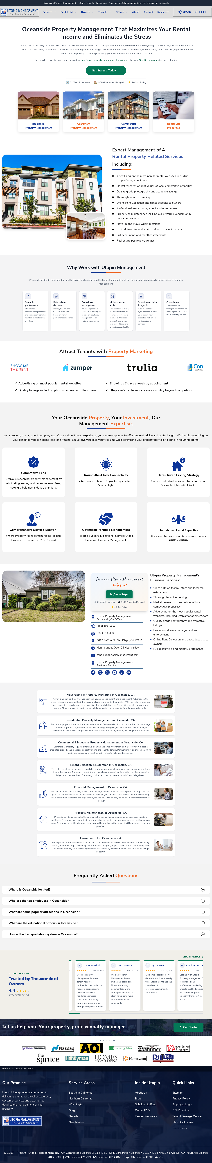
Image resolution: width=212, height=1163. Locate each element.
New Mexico (76, 1122)
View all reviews (191, 956)
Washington (76, 1104)
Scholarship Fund (145, 1104)
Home (5, 1068)
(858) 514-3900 (106, 633)
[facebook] (93, 672)
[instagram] (100, 672)
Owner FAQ (142, 1110)
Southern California (80, 1092)
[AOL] (91, 1048)
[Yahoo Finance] (33, 1048)
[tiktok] (121, 672)
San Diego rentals (149, 60)
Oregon (73, 1110)
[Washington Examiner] (149, 1048)
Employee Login (182, 1104)
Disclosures (179, 1128)
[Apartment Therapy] (178, 1048)
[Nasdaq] (62, 1048)
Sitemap (177, 1092)
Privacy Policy (181, 1098)
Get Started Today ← (106, 70)
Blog (138, 1098)
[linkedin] (114, 672)
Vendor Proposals (146, 1116)
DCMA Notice (180, 1110)
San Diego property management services (104, 60)
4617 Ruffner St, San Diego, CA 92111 (119, 640)
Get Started (190, 1027)
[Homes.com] (135, 1058)
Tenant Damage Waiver (187, 1116)
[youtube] (128, 672)
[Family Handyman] (77, 1058)
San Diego (15, 1068)
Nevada (73, 1116)
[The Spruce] (48, 1058)
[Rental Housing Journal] (163, 1058)
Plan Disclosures (182, 1122)
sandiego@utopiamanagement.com (117, 655)
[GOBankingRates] (120, 1048)
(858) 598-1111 (106, 626)
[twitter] (107, 672)
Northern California (80, 1098)
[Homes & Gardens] (106, 1058)
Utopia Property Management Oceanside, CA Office (114, 618)
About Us (141, 1092)
